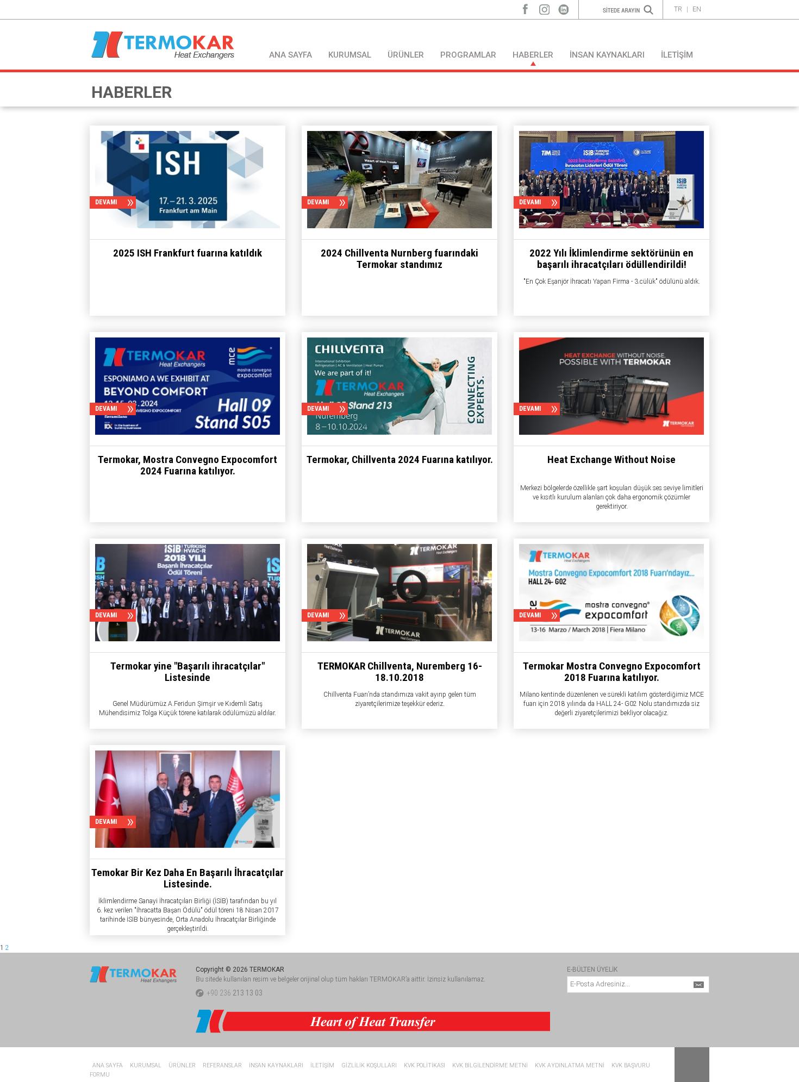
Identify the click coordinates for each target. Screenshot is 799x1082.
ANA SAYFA (290, 55)
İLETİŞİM (677, 55)
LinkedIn (563, 6)
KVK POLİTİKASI (424, 1065)
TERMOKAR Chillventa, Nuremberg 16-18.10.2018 (399, 672)
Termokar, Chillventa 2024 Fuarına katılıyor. (400, 459)
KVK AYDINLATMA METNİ (569, 1065)
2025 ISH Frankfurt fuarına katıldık (187, 253)
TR (678, 9)
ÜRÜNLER (406, 55)
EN (696, 9)
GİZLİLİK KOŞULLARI (369, 1065)
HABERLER (533, 55)
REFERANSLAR (222, 1065)
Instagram (544, 6)
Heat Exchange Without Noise (611, 459)
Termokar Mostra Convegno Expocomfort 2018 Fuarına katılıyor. (612, 672)
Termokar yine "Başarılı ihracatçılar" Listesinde (187, 672)
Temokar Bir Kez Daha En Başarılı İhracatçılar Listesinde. (187, 878)
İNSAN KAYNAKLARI (607, 55)
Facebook (525, 6)
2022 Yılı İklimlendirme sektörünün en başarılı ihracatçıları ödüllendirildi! (611, 259)
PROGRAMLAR (468, 55)
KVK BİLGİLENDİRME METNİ (490, 1065)
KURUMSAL (349, 55)
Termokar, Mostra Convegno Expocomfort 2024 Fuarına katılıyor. (187, 465)
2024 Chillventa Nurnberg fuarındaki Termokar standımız (399, 259)
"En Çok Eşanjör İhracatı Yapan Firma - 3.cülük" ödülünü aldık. (611, 281)
